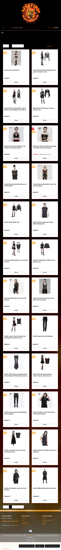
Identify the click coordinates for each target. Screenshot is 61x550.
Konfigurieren (39, 546)
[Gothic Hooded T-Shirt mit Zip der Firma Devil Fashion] (45, 400)
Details (16, 82)
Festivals (44, 522)
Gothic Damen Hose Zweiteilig (43, 336)
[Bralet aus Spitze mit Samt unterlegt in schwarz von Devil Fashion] (45, 134)
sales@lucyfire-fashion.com (9, 521)
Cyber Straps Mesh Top (11, 222)
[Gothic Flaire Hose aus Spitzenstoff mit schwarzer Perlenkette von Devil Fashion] (16, 362)
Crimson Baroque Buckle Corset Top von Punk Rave (44, 185)
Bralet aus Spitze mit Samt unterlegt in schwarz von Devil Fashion (44, 147)
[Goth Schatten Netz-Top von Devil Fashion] (16, 286)
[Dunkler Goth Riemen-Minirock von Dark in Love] (45, 248)
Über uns (44, 518)
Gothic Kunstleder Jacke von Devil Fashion (15, 489)
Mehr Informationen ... (7, 548)
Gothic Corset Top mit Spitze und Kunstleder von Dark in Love (15, 337)
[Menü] (3, 27)
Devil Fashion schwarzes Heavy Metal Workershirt (43, 223)
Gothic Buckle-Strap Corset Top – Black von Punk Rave (43, 299)
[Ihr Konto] (49, 27)
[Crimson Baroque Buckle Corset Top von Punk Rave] (45, 172)
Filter (31, 40)
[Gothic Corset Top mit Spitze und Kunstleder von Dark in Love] (16, 324)
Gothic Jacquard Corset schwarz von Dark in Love (15, 451)
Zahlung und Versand (47, 520)
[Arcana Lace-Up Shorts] (16, 58)
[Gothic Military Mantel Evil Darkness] (45, 476)
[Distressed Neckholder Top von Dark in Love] (16, 248)
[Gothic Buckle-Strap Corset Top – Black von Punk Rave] (45, 286)
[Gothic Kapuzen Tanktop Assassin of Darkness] (45, 438)
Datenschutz (25, 522)
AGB (23, 520)
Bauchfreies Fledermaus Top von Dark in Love (43, 109)
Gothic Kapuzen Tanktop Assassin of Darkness (45, 451)
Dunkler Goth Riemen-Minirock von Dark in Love (44, 261)
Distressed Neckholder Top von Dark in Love (16, 261)
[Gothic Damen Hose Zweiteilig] (45, 324)
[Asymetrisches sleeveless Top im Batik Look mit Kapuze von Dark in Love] (16, 96)
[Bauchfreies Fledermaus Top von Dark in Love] (45, 96)
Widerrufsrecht (25, 524)
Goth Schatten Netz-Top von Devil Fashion (15, 299)
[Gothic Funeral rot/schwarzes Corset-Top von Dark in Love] (45, 362)
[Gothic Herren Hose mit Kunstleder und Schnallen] (16, 400)
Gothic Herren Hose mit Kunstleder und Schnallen (15, 413)
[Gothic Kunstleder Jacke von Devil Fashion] (16, 476)
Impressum (24, 518)
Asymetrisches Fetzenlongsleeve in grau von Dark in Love (44, 71)
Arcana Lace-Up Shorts (11, 70)
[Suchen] (39, 27)
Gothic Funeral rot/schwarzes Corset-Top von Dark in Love (42, 375)
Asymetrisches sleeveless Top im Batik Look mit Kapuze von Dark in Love (15, 109)
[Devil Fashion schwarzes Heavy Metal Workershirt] (45, 210)
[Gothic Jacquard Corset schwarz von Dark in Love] (16, 438)
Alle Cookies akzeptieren (52, 546)
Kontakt (44, 524)
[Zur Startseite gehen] (30, 13)
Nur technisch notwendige (27, 546)
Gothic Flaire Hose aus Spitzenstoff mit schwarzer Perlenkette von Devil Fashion (16, 375)
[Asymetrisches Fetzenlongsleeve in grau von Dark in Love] (45, 58)
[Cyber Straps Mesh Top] (16, 210)
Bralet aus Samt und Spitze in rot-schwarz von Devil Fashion (15, 147)
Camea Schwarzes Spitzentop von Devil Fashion (15, 185)
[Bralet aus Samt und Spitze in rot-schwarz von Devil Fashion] (16, 134)
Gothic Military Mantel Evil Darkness (44, 488)
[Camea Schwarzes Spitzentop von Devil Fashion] (16, 172)
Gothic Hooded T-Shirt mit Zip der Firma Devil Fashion (44, 413)
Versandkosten (30, 535)
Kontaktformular (14, 525)
